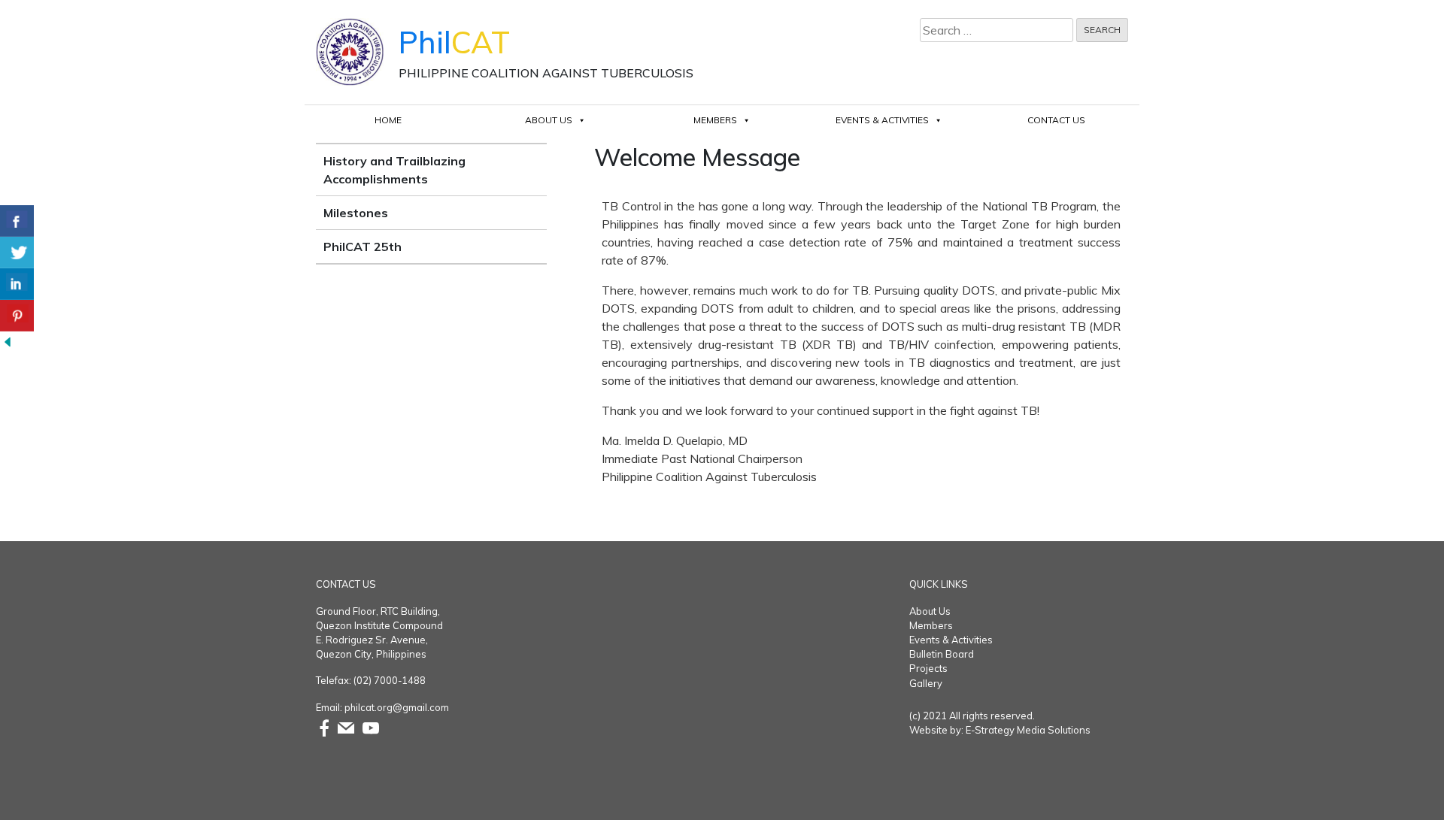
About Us (548, 120)
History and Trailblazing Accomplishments (394, 169)
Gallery (925, 683)
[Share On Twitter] (17, 252)
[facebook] (324, 727)
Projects (928, 668)
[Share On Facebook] (17, 221)
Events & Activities (882, 120)
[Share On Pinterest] (17, 315)
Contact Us (1056, 120)
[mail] (346, 727)
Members (715, 120)
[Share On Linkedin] (17, 284)
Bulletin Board (941, 654)
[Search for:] (996, 30)
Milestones (355, 212)
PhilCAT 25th (362, 246)
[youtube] (371, 727)
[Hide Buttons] (7, 340)
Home (388, 120)
